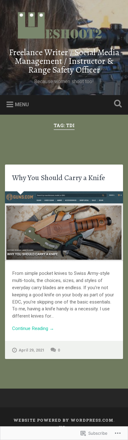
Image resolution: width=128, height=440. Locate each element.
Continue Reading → (33, 328)
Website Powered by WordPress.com (63, 420)
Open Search (116, 104)
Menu (22, 105)
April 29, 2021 (31, 350)
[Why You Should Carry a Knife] (64, 226)
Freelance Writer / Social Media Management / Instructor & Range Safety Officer (64, 61)
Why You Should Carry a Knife (58, 178)
